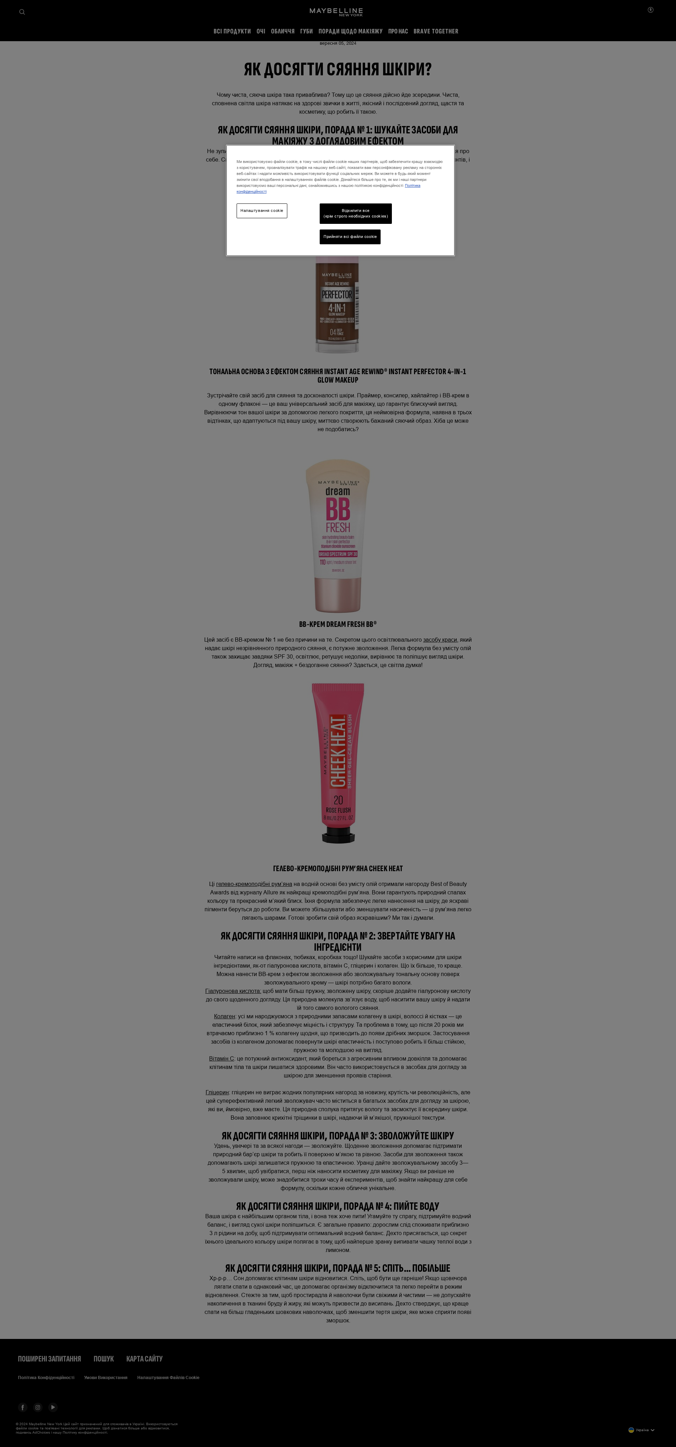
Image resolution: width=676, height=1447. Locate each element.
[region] (340, 200)
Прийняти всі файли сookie (350, 236)
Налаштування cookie (261, 210)
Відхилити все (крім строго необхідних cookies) (356, 213)
